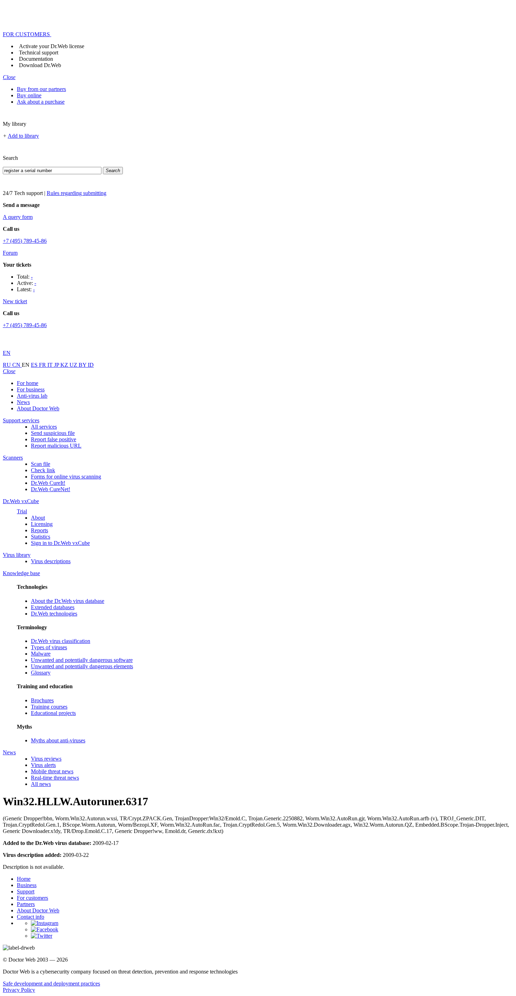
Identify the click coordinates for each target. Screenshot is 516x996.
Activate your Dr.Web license (51, 46)
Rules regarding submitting (76, 193)
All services (44, 427)
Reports (39, 530)
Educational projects (53, 713)
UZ (74, 365)
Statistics (40, 537)
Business (27, 885)
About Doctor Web (38, 408)
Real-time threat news (55, 778)
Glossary (41, 673)
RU (7, 365)
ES (35, 365)
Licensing (42, 524)
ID (91, 365)
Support (25, 891)
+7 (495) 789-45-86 (25, 241)
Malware (41, 654)
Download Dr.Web (40, 65)
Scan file (40, 464)
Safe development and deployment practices (51, 984)
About (38, 518)
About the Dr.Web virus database (67, 601)
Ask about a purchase (41, 102)
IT (50, 365)
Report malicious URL (56, 446)
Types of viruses (49, 647)
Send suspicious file (53, 433)
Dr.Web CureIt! (48, 483)
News (23, 402)
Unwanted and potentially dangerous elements (82, 666)
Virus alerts (43, 765)
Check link (43, 470)
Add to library (23, 136)
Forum (10, 253)
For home (27, 383)
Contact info (30, 917)
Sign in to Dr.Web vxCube (60, 543)
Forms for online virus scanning (66, 477)
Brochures (42, 700)
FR (43, 365)
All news (41, 784)
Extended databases (52, 607)
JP (57, 365)
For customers (32, 898)
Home (24, 879)
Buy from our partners (41, 89)
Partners (26, 904)
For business (31, 389)
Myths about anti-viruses (58, 740)
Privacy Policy (19, 990)
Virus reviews (46, 759)
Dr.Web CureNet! (50, 489)
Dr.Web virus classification (60, 641)
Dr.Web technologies (54, 614)
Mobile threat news (52, 771)
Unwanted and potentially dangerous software (82, 660)
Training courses (49, 707)
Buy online (29, 95)
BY (83, 365)
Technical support (38, 53)
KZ (65, 365)
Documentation (36, 59)
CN (17, 365)
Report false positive (53, 439)
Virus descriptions (51, 561)
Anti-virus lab (32, 396)
